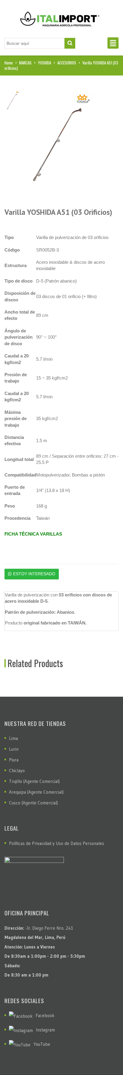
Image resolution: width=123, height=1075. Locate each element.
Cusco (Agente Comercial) (33, 803)
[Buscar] (69, 43)
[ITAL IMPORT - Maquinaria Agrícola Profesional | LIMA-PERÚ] (58, 17)
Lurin (14, 749)
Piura (14, 760)
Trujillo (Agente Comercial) (34, 781)
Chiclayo (17, 770)
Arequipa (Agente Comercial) (36, 792)
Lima (13, 738)
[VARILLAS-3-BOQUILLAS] (57, 139)
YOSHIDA (44, 63)
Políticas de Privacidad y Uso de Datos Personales (56, 843)
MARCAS (25, 63)
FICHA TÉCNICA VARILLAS (33, 533)
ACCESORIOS (66, 63)
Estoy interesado (34, 573)
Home (8, 63)
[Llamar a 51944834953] (105, 1055)
